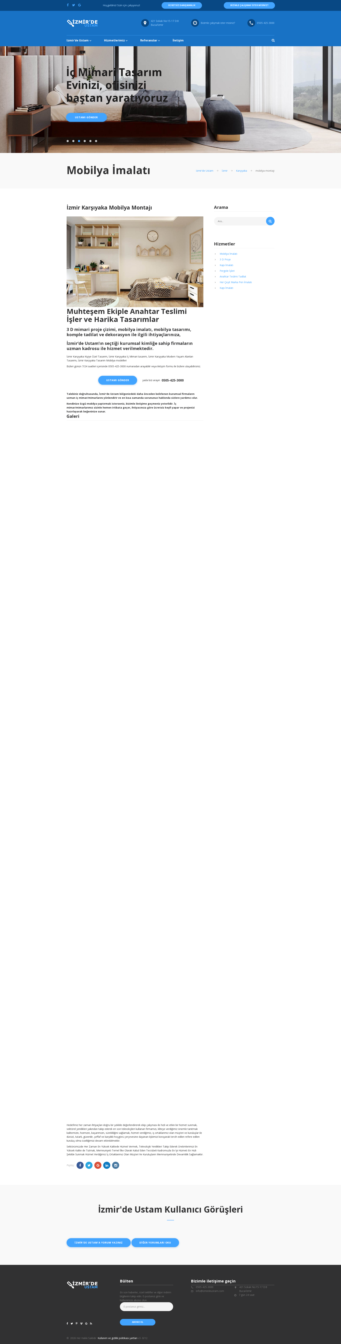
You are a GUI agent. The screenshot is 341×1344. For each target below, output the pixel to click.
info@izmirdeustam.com (210, 1291)
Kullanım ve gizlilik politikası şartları (117, 1338)
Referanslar (148, 40)
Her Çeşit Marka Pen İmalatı (236, 282)
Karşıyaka (241, 170)
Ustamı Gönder (86, 117)
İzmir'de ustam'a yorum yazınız (99, 1242)
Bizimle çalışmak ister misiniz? (218, 23)
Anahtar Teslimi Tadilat (233, 276)
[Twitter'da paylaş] (73, 5)
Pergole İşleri (227, 270)
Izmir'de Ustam (78, 40)
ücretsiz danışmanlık (181, 5)
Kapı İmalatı (226, 265)
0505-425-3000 (265, 23)
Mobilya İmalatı (228, 253)
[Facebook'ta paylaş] (67, 5)
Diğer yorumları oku (155, 1242)
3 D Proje (225, 259)
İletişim (178, 40)
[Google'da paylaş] (79, 5)
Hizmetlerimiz (114, 40)
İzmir (225, 170)
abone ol (138, 1322)
